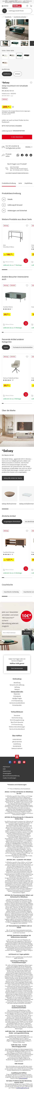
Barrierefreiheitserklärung (11, 776)
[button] (4, 6)
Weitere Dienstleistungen (17, 727)
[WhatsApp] (18, 155)
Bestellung (17, 682)
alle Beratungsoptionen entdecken (17, 173)
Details (10, 199)
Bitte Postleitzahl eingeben (12, 126)
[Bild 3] (24, 43)
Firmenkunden (17, 705)
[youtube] (24, 761)
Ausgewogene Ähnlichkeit (12, 521)
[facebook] (9, 761)
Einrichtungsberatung (17, 720)
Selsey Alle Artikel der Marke (13, 478)
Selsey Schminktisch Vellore (11, 223)
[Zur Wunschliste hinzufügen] (31, 82)
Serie (20, 183)
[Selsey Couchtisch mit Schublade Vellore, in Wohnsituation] (17, 29)
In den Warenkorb (17, 137)
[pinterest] (14, 761)
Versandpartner (19, 131)
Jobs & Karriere (17, 742)
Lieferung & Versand (15, 205)
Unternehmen (17, 739)
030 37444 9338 (14, 167)
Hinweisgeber (7, 773)
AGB (4, 769)
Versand (12, 112)
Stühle (6, 347)
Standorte (17, 715)
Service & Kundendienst (17, 703)
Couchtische (7, 584)
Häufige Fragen (17, 698)
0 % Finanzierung (17, 701)
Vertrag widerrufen (17, 692)
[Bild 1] (5, 43)
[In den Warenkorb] (26, 260)
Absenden (27, 633)
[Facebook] (22, 155)
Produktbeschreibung (9, 183)
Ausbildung (17, 744)
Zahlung (17, 687)
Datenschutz (7, 771)
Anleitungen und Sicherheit (17, 211)
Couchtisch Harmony (8, 528)
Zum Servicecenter (17, 668)
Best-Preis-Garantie (17, 722)
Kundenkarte (17, 746)
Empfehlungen (29, 183)
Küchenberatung (17, 718)
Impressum (6, 767)
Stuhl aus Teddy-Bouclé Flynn (11, 354)
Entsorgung (17, 696)
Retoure (17, 689)
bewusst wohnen (17, 748)
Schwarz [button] (17, 74)
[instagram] (19, 761)
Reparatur (17, 694)
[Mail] (31, 155)
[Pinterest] (26, 155)
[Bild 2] (15, 43)
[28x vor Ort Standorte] (27, 6)
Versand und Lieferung (17, 685)
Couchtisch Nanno (8, 283)
